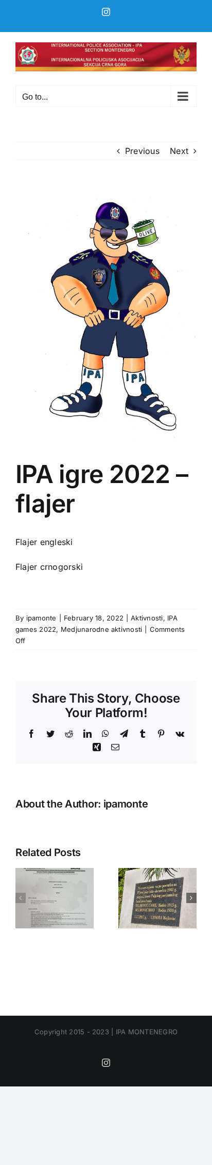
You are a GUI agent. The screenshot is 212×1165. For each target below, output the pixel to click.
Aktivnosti (147, 618)
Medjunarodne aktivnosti (102, 629)
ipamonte (41, 618)
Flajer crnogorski (49, 567)
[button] (20, 898)
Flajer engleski (44, 542)
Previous (142, 151)
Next (179, 151)
